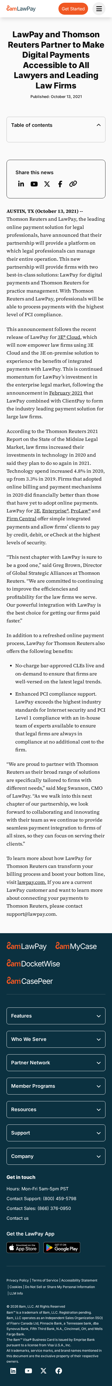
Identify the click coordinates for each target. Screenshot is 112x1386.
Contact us (18, 1218)
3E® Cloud (69, 337)
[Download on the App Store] (23, 1247)
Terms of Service (45, 1280)
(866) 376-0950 (54, 1208)
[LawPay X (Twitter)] (43, 1370)
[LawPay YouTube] (34, 184)
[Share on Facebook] (60, 184)
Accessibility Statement (79, 1280)
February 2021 (66, 392)
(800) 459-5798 (59, 1198)
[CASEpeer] (30, 981)
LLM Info (16, 1293)
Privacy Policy (18, 1280)
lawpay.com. (31, 882)
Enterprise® (55, 510)
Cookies (16, 1287)
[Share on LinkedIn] (20, 184)
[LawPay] (27, 946)
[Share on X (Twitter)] (47, 184)
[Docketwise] (33, 963)
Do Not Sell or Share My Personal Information (60, 1287)
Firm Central (21, 518)
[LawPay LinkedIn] (13, 1370)
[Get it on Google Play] (61, 1247)
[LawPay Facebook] (58, 1370)
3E (37, 510)
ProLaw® (81, 510)
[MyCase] (76, 946)
